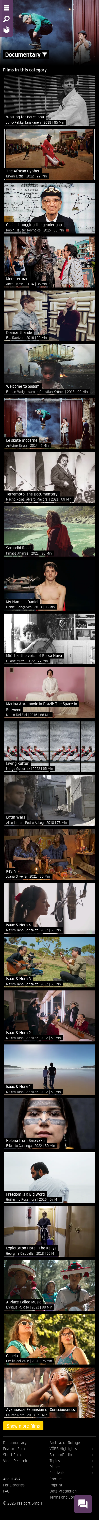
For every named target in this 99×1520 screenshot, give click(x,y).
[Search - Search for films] (6, 18)
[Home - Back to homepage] (6, 29)
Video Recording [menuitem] (16, 1460)
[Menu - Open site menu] (6, 7)
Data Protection (63, 1490)
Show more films (23, 1426)
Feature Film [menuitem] (14, 1448)
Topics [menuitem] (55, 1460)
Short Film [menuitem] (12, 1454)
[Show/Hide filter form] (44, 54)
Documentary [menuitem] (14, 1442)
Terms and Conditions (68, 1497)
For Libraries (14, 1484)
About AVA (12, 1478)
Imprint (56, 1484)
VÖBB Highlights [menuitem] (63, 1448)
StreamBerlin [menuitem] (61, 1454)
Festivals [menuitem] (57, 1472)
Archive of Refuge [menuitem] (65, 1442)
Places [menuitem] (55, 1466)
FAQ (6, 1490)
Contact (56, 1478)
